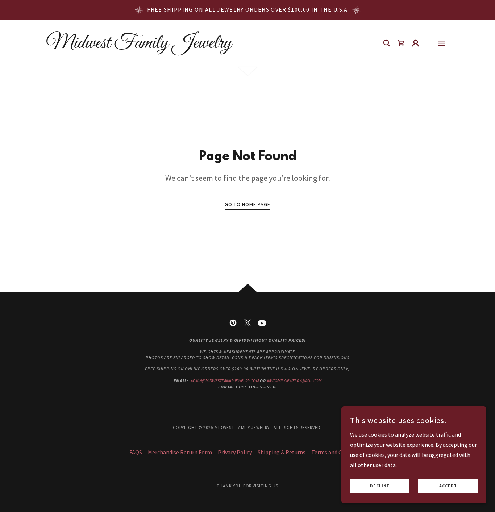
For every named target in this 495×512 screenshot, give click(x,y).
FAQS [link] (135, 452)
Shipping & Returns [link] (281, 452)
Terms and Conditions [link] (338, 452)
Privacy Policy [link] (235, 452)
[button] (415, 43)
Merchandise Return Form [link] (180, 452)
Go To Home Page (247, 204)
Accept (448, 486)
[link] (139, 45)
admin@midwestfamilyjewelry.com (225, 380)
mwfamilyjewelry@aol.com (294, 380)
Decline (380, 486)
